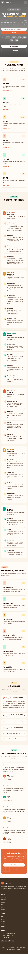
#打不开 (8, 37)
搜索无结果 (3, 907)
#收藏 (24, 37)
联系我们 (3, 926)
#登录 (16, 40)
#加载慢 (14, 37)
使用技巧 (3, 919)
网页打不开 (3, 897)
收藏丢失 (3, 904)
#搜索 (11, 40)
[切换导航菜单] (25, 2)
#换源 (19, 37)
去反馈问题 (14, 865)
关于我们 (3, 924)
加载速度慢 (3, 899)
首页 (2, 916)
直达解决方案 (15, 50)
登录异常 (3, 909)
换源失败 (3, 902)
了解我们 (15, 869)
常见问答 (3, 921)
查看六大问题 (15, 46)
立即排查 (14, 33)
